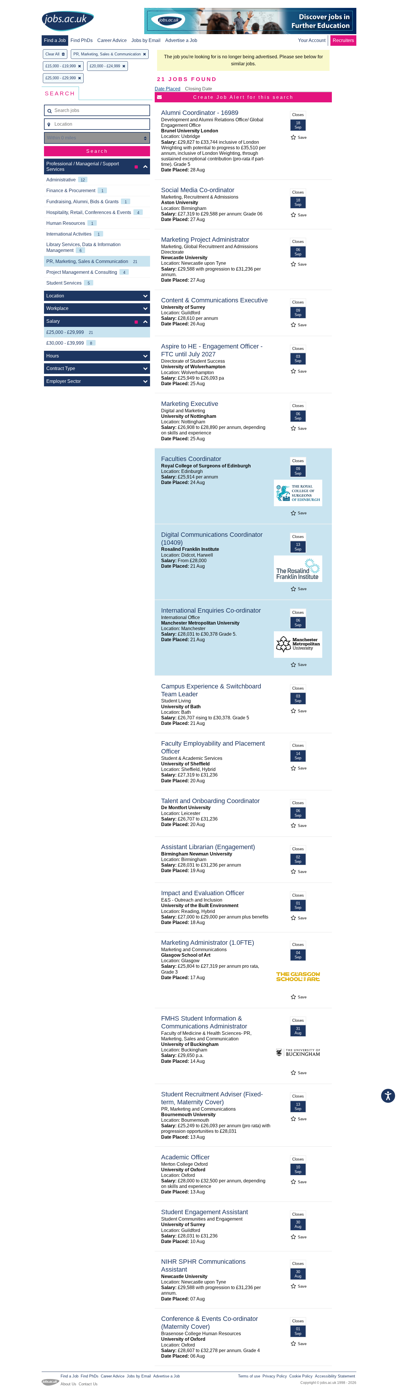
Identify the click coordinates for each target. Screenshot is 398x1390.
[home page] (68, 21)
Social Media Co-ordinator (197, 190)
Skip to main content (23, 5)
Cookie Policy (301, 1376)
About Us (68, 1384)
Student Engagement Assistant (204, 1212)
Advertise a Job (181, 40)
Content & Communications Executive (214, 300)
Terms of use (249, 1376)
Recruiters (343, 40)
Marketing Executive (189, 403)
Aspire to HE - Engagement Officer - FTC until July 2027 (212, 350)
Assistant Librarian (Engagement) (208, 847)
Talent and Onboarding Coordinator (210, 800)
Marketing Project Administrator (205, 239)
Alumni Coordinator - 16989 (199, 112)
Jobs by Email (146, 40)
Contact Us (88, 1384)
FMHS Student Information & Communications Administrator (204, 1022)
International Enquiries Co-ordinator (211, 610)
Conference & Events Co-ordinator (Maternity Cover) (209, 1322)
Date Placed (167, 88)
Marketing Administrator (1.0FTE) (207, 942)
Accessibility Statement (335, 1376)
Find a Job (55, 40)
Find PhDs (82, 40)
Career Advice (112, 40)
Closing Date (198, 88)
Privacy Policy (275, 1376)
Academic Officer (185, 1157)
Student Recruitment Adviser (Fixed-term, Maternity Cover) (212, 1098)
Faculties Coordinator (191, 458)
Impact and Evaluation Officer (202, 893)
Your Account (311, 40)
